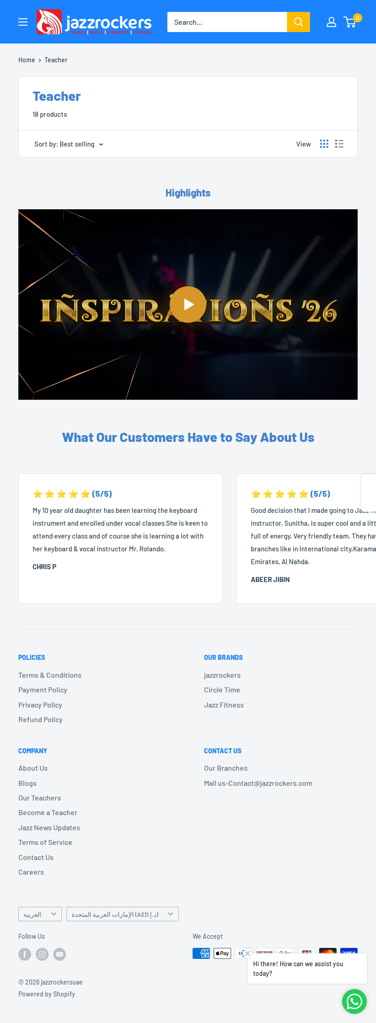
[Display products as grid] (324, 144)
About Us (33, 767)
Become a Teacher (47, 812)
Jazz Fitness (224, 704)
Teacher (55, 60)
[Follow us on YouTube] (59, 954)
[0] (350, 21)
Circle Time (222, 689)
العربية (32, 914)
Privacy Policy (40, 704)
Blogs (27, 782)
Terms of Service (45, 842)
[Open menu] (23, 22)
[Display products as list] (339, 144)
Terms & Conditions (50, 674)
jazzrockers (222, 674)
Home (26, 60)
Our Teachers (39, 797)
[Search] (298, 22)
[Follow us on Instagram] (42, 954)
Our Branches (226, 767)
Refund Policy (40, 719)
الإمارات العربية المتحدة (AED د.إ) (115, 914)
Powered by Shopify (46, 994)
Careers (31, 871)
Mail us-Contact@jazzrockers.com (258, 782)
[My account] (331, 22)
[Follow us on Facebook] (24, 954)
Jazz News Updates (49, 827)
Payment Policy (42, 689)
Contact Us (36, 857)
